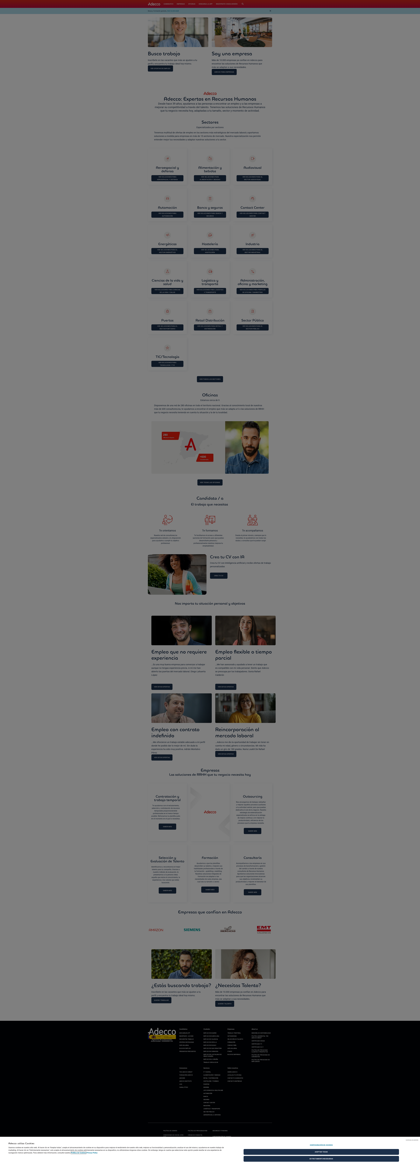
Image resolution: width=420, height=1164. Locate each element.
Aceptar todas (321, 1152)
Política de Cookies (78, 1153)
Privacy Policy (92, 1153)
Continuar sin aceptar (412, 1140)
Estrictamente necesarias (321, 1159)
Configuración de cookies (321, 1145)
